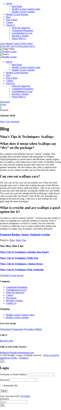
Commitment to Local (22, 33)
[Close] (2, 361)
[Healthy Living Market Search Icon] (30, 110)
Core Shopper (6, 43)
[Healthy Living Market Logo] (8, 57)
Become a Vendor (20, 35)
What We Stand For (21, 27)
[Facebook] (5, 329)
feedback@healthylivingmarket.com (17, 352)
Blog (8, 17)
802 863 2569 (6, 341)
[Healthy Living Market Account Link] (30, 101)
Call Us (17, 43)
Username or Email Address (13, 374)
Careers (9, 22)
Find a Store (11, 19)
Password (4, 380)
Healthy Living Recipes (17, 14)
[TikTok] (38, 329)
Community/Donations (22, 30)
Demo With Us (19, 38)
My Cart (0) (12, 46)
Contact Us (11, 303)
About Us (10, 25)
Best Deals (17, 6)
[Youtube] (28, 329)
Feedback (23, 358)
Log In (31, 46)
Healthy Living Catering (23, 11)
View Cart (5, 121)
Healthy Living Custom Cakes (26, 9)
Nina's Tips (21, 240)
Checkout (14, 121)
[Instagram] (17, 329)
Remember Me (10, 385)
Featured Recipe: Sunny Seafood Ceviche (25, 234)
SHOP (9, 3)
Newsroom (11, 298)
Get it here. (25, 396)
